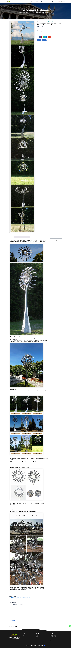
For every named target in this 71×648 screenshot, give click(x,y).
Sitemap (45, 645)
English (61, 1)
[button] (39, 1)
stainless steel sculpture (20, 390)
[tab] (11, 237)
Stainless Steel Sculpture (28, 12)
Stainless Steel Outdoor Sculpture (50, 21)
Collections (23, 12)
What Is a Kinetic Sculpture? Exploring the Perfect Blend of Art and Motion (21, 597)
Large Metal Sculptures (35, 12)
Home (20, 12)
